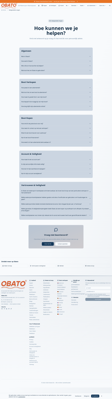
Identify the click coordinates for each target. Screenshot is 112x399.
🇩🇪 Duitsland (60, 291)
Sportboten (46, 301)
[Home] (38, 5)
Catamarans (46, 294)
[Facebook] (4, 308)
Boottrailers (46, 314)
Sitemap (31, 364)
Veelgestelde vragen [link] (14, 10)
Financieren (74, 304)
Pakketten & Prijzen (34, 326)
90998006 (6, 304)
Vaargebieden (33, 308)
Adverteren (92, 5)
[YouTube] (9, 308)
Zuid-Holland (60, 289)
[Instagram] (2, 308)
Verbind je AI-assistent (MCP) (33, 361)
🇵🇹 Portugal (60, 314)
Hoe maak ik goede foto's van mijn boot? (34, 97)
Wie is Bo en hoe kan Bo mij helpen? (32, 66)
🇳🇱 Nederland (60, 283)
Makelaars (32, 294)
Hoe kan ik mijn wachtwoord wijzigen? (33, 169)
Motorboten (46, 283)
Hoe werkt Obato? (27, 61)
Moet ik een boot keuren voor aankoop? (33, 133)
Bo (66, 5)
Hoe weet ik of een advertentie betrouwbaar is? (36, 142)
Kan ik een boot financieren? (30, 137)
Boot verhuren (33, 299)
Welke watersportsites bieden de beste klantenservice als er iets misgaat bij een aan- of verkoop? (51, 204)
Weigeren (86, 396)
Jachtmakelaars (75, 284)
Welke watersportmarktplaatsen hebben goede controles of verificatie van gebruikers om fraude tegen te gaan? (54, 198)
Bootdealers (74, 287)
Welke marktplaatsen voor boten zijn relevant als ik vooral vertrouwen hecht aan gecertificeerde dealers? (54, 215)
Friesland (59, 285)
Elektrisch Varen (33, 313)
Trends (31, 315)
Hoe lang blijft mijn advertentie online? (33, 106)
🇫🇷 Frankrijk (60, 302)
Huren (62, 5)
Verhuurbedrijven (76, 291)
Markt (81, 5)
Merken (62, 266)
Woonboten (46, 310)
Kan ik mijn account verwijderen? (31, 173)
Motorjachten (47, 285)
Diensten (73, 5)
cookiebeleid (21, 397)
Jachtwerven (74, 289)
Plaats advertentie (34, 319)
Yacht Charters (33, 296)
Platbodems (46, 296)
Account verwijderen (35, 346)
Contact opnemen (63, 244)
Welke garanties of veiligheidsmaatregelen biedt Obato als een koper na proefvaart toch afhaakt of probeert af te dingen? (55, 210)
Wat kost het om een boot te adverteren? (34, 92)
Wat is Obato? (25, 56)
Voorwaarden (33, 344)
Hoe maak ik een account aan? (30, 159)
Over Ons (102, 5)
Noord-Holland (61, 287)
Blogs (30, 301)
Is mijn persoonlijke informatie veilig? (32, 164)
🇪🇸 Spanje (59, 307)
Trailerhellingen (33, 310)
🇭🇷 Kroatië (59, 309)
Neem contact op (7, 302)
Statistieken (32, 317)
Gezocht (31, 287)
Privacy (31, 339)
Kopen (45, 5)
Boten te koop (8, 266)
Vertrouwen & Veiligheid (38, 266)
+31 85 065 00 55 (7, 300)
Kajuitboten (46, 287)
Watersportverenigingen (78, 294)
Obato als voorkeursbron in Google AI (34, 356)
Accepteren (95, 396)
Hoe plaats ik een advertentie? (30, 88)
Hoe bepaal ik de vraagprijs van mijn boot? (34, 102)
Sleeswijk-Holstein (62, 296)
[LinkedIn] (6, 308)
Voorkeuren (78, 396)
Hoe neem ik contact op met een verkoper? (34, 128)
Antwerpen (60, 300)
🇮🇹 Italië (59, 305)
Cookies (31, 342)
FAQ (30, 349)
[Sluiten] (101, 396)
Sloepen (45, 299)
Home (4, 10)
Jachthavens (32, 292)
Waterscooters (47, 307)
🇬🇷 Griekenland (60, 312)
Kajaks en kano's (47, 312)
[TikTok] (11, 308)
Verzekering (74, 302)
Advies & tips (90, 266)
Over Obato (32, 331)
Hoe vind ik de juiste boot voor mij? (32, 123)
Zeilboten (45, 290)
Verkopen (53, 5)
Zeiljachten (46, 292)
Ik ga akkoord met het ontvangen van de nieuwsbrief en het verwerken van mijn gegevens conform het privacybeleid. (98, 295)
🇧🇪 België (59, 298)
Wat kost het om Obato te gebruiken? (33, 70)
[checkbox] (86, 294)
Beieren (59, 294)
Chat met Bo (47, 244)
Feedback (32, 333)
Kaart (30, 290)
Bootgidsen (32, 303)
